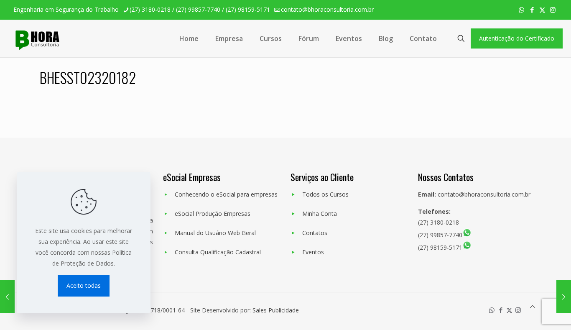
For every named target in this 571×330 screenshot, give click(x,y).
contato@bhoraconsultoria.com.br (327, 9)
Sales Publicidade (275, 310)
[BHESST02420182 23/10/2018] (563, 296)
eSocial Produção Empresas (212, 213)
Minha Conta (319, 213)
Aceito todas (83, 285)
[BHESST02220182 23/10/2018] (7, 296)
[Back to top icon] (532, 306)
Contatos (314, 233)
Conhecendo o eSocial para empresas (226, 194)
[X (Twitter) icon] (542, 9)
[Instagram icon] (553, 9)
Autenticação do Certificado (516, 38)
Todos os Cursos (325, 194)
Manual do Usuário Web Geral (215, 233)
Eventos (313, 252)
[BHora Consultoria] (36, 38)
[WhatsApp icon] (521, 9)
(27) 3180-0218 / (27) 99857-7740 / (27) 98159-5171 (200, 9)
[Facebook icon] (532, 9)
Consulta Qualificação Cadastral (218, 252)
